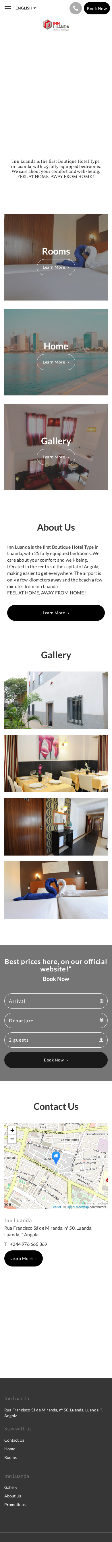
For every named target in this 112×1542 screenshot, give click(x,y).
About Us (12, 1495)
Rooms (10, 1457)
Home (9, 1448)
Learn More (54, 267)
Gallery (10, 1487)
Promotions (15, 1504)
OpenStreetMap (78, 1206)
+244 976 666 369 (28, 1244)
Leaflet (56, 1206)
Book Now (54, 1059)
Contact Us (14, 1440)
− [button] (12, 1139)
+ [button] (12, 1130)
